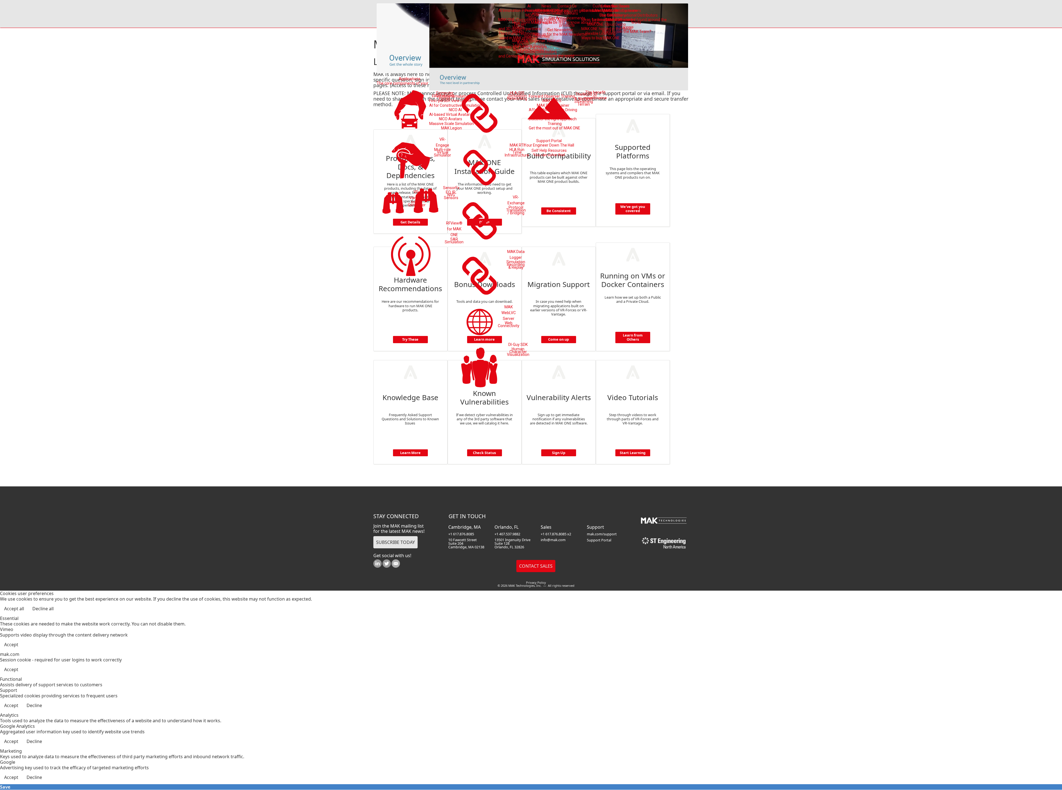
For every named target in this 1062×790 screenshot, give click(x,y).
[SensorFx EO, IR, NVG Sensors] (426, 202)
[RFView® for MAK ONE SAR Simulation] (411, 254)
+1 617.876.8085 (461, 533)
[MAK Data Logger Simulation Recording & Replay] (480, 275)
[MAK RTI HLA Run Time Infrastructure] (480, 167)
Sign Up (558, 452)
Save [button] (5, 787)
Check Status (484, 452)
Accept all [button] (14, 609)
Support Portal (599, 540)
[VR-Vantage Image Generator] (393, 203)
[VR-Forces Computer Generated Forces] (411, 110)
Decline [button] (34, 705)
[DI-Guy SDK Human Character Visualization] (480, 368)
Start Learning (632, 452)
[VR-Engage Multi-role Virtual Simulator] (410, 160)
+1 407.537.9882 (507, 533)
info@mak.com (553, 539)
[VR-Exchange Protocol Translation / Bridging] (480, 220)
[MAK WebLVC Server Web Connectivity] (480, 322)
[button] (1042, 770)
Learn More (410, 452)
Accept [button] (11, 645)
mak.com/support (602, 533)
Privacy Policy (536, 582)
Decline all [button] (43, 609)
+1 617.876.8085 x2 (556, 533)
